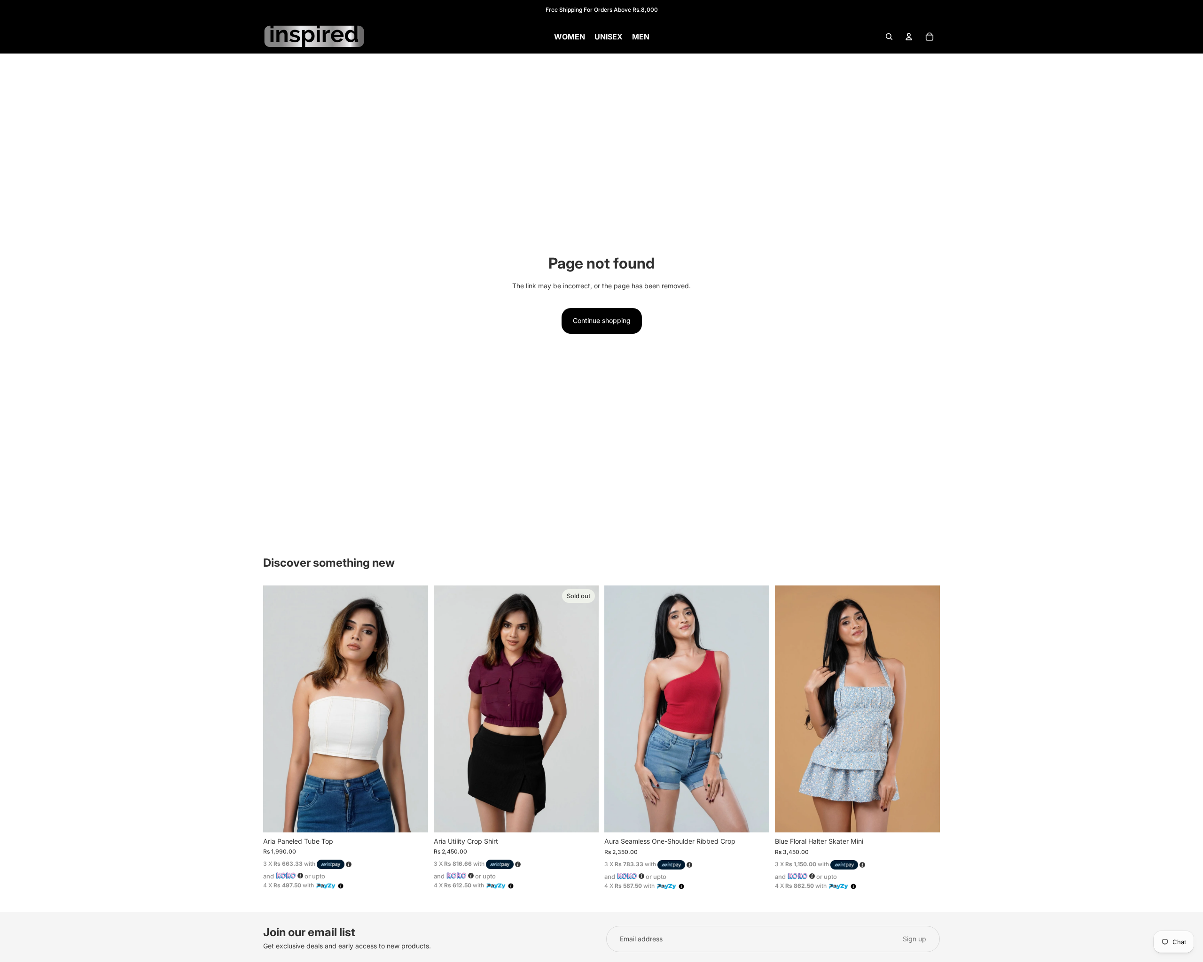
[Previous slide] (277, 709)
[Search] (889, 36)
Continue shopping (602, 320)
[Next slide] (414, 709)
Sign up (914, 939)
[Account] (908, 36)
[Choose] (413, 817)
